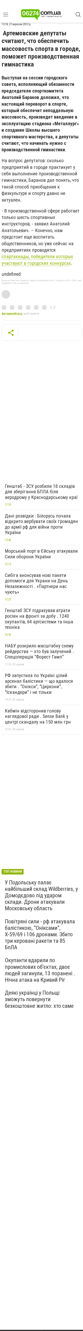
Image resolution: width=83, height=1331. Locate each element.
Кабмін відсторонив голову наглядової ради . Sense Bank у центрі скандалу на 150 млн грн (38, 716)
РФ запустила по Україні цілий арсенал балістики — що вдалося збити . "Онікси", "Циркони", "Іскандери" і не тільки (39, 684)
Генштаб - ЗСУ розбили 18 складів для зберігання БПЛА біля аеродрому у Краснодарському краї (41, 491)
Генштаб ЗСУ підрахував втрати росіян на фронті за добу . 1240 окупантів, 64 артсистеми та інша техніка (39, 619)
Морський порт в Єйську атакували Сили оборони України (41, 554)
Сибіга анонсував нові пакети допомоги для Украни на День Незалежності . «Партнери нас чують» (36, 583)
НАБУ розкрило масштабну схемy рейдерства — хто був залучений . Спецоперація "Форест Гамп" (39, 651)
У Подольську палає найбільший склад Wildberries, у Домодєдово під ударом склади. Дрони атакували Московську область (41, 895)
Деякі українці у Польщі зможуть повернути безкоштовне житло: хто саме (39, 999)
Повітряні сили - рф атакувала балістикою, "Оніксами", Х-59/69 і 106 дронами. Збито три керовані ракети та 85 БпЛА (40, 934)
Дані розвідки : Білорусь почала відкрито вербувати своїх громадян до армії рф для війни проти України (41, 524)
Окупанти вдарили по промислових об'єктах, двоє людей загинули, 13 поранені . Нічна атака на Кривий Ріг (40, 970)
